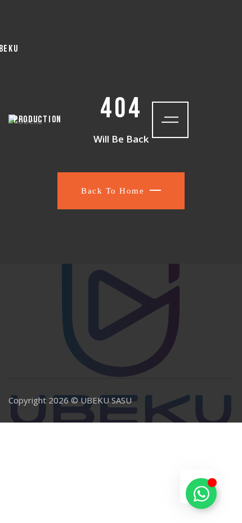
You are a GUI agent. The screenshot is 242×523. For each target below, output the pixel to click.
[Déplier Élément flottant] (201, 493)
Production (38, 120)
